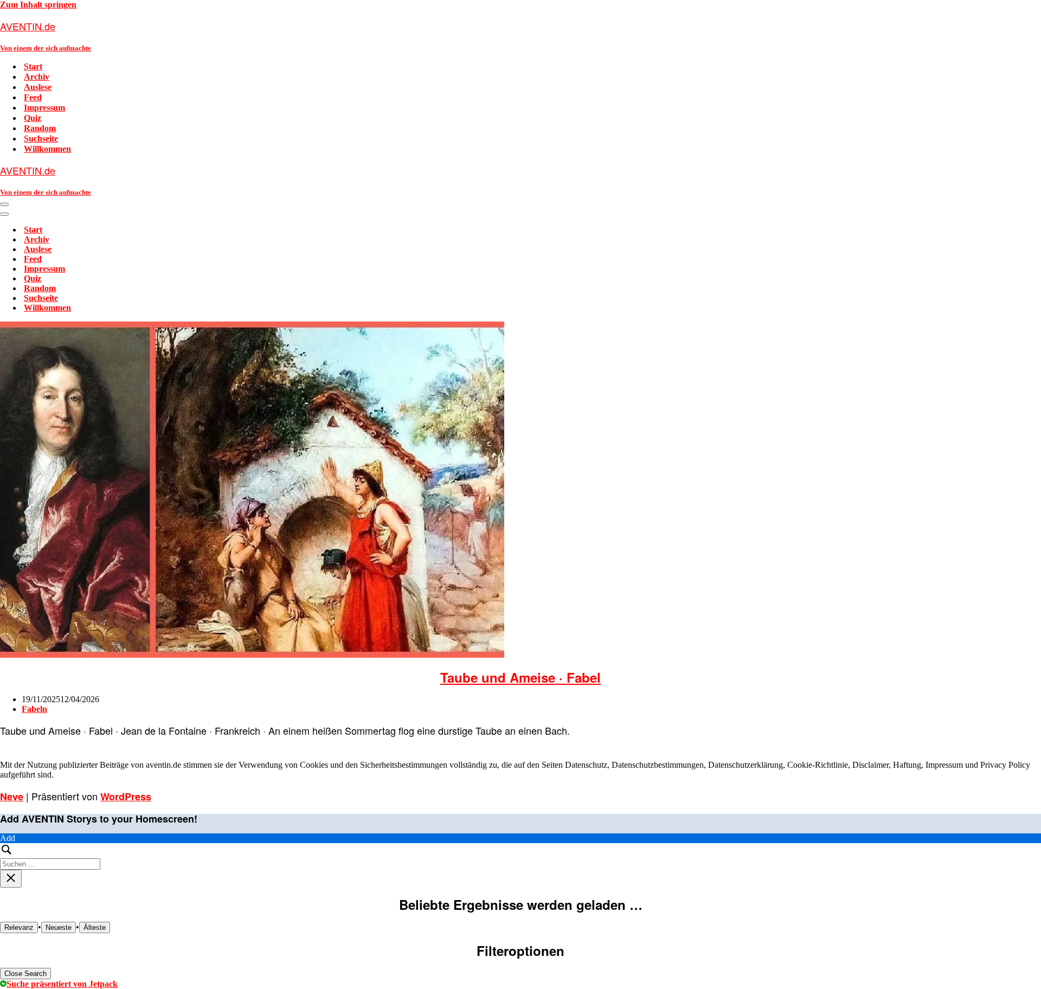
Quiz (32, 118)
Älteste (94, 927)
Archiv (36, 76)
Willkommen (47, 148)
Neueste (59, 927)
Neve (11, 796)
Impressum (44, 107)
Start (33, 66)
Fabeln (34, 709)
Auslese (38, 87)
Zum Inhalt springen (38, 4)
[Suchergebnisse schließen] (11, 879)
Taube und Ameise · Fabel (520, 677)
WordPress (125, 796)
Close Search (25, 973)
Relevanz (19, 927)
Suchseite (41, 138)
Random (40, 128)
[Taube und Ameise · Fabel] (252, 654)
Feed (33, 97)
